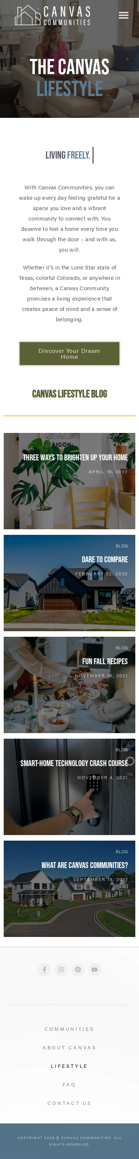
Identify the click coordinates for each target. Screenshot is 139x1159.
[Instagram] (60, 969)
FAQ (69, 1084)
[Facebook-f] (44, 969)
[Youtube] (94, 969)
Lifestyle (69, 1065)
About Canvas (70, 1047)
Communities (69, 1028)
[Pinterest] (78, 969)
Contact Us (69, 1102)
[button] (124, 15)
